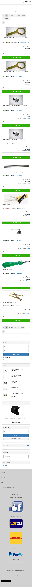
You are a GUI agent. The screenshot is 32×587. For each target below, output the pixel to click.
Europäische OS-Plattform (6, 480)
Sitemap (5, 465)
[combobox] (12, 15)
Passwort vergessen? (8, 359)
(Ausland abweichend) (24, 42)
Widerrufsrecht (4, 477)
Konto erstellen (6, 357)
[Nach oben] (28, 584)
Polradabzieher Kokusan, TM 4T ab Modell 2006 (14, 139)
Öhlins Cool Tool (7, 204)
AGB (2, 482)
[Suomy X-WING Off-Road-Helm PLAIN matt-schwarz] (16, 411)
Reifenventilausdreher (8, 269)
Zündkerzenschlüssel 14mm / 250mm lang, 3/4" (14, 172)
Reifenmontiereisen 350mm (9, 302)
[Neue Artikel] (28, 445)
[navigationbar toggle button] (30, 2)
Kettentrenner (6, 237)
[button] (3, 15)
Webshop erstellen (11, 585)
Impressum (3, 474)
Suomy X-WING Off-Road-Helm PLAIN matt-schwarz (16, 418)
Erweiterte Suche (16, 438)
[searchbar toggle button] (23, 2)
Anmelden (16, 354)
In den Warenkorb (16, 57)
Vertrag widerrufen (6, 581)
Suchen (16, 435)
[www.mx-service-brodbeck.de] (3, 2)
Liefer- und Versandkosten (6, 485)
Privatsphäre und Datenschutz (7, 487)
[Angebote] (28, 403)
